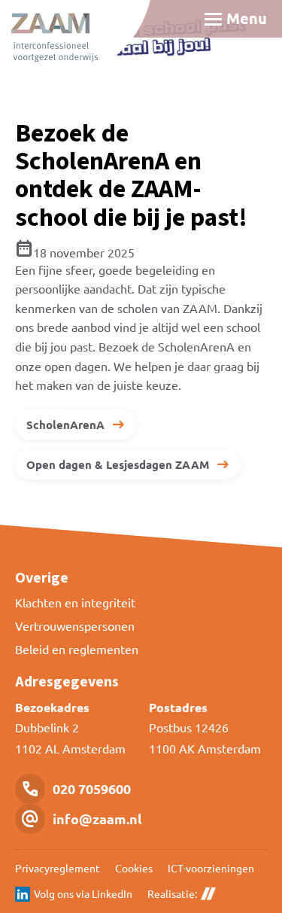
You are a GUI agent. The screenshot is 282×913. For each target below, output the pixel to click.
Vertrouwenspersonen (75, 625)
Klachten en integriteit (75, 602)
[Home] (75, 41)
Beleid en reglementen (76, 648)
